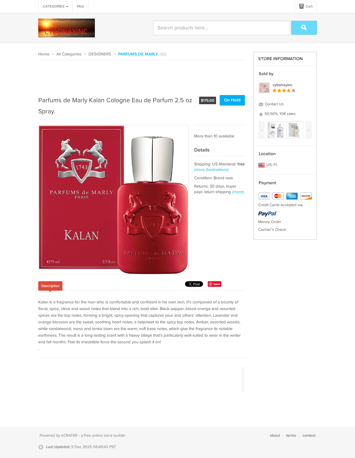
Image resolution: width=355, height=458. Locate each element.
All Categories (69, 54)
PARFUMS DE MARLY (138, 54)
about (275, 435)
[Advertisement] (139, 75)
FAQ (80, 6)
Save (216, 284)
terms (291, 435)
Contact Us (274, 104)
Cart (309, 6)
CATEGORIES (54, 6)
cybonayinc (282, 85)
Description (50, 286)
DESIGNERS (99, 54)
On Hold (232, 100)
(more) (238, 192)
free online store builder (105, 435)
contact (309, 435)
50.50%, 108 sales (279, 114)
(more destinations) (211, 169)
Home (43, 54)
